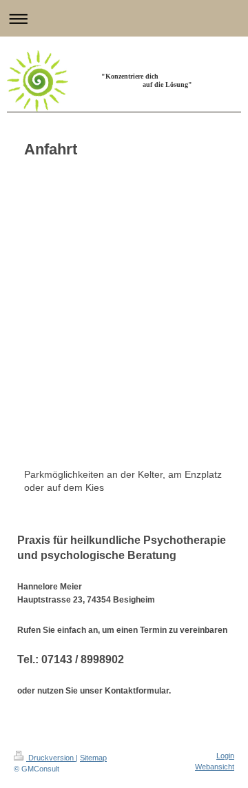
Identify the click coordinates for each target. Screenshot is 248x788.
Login (225, 755)
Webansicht (214, 766)
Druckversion (51, 758)
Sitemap (93, 758)
